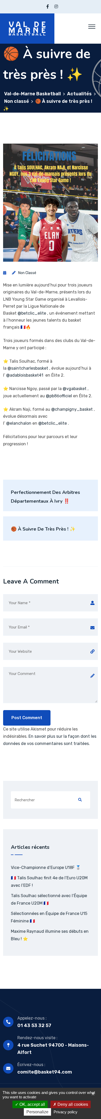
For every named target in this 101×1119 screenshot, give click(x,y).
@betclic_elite (32, 313)
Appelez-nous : (32, 1018)
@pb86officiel (59, 395)
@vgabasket (74, 388)
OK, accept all (31, 1104)
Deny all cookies (72, 1104)
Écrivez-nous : (31, 1064)
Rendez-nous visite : (37, 1037)
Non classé (27, 273)
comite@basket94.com (44, 1072)
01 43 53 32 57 (34, 1025)
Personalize (37, 1112)
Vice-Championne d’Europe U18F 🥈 (46, 867)
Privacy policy (65, 1112)
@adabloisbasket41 (24, 375)
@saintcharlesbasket (28, 368)
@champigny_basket (72, 409)
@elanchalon (18, 423)
